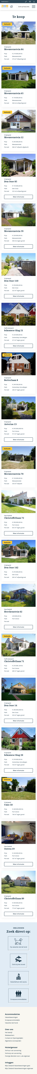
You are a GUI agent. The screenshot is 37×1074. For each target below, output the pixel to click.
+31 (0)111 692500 (25, 1)
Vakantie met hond (11, 1023)
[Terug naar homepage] (7, 6)
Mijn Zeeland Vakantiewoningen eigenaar (19, 1068)
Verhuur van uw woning (13, 1050)
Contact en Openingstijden (14, 1038)
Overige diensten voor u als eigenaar (17, 1056)
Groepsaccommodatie (12, 1020)
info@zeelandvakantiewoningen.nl (30, 1)
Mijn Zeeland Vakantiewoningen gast (17, 1066)
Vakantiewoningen (11, 1017)
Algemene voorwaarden (13, 1041)
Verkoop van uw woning (13, 1053)
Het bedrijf (8, 1032)
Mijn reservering (34, 1)
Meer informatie (18, 197)
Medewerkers (9, 1035)
